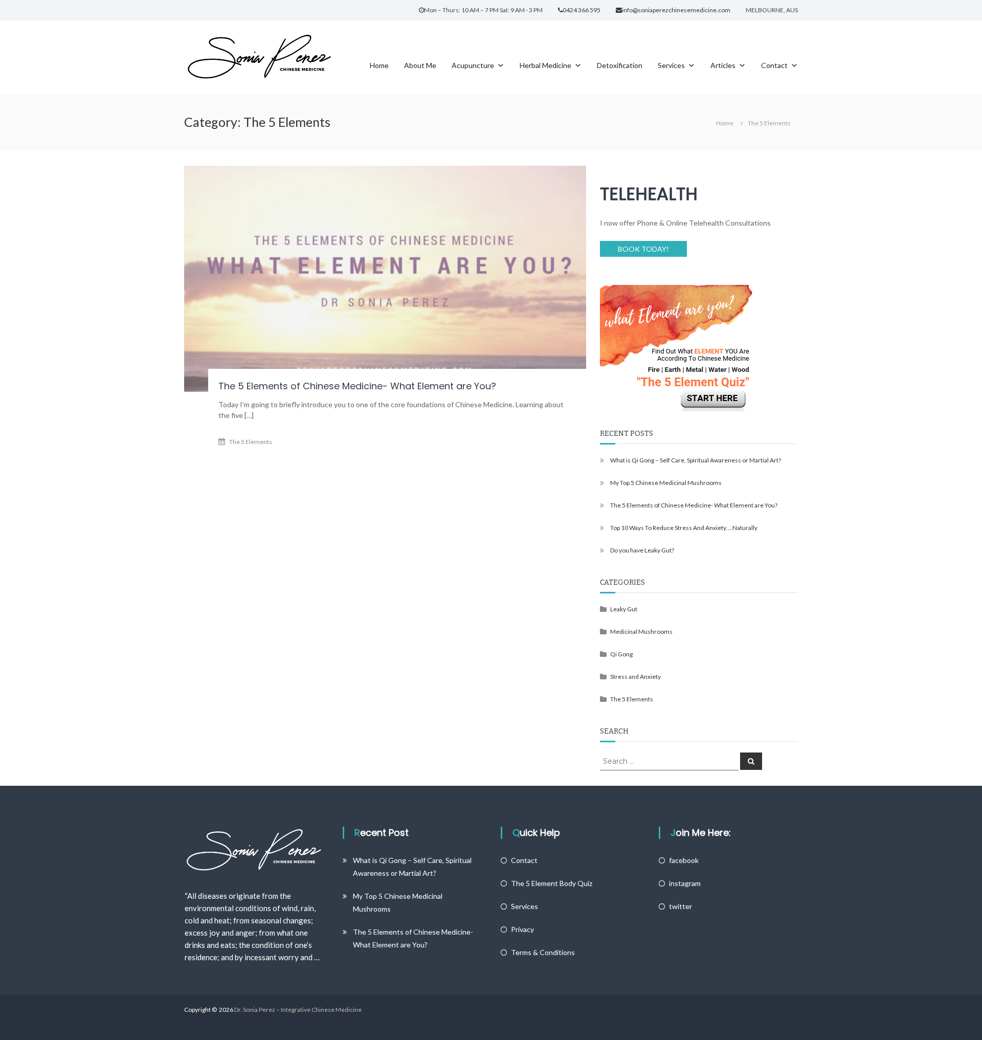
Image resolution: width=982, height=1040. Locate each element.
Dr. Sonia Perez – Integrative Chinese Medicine (298, 1009)
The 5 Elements (250, 442)
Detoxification (619, 64)
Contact (774, 64)
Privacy (522, 929)
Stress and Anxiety (635, 676)
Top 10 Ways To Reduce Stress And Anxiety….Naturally (683, 528)
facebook (684, 860)
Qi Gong (621, 654)
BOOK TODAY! (643, 249)
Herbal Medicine (545, 64)
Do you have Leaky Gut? (642, 550)
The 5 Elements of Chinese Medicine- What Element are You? (357, 386)
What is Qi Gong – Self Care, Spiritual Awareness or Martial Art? (695, 460)
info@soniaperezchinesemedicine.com (676, 10)
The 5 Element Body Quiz (551, 883)
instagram (685, 883)
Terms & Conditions (543, 952)
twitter (680, 906)
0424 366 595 (581, 10)
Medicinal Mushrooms (641, 631)
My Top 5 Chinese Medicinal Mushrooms (666, 482)
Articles (722, 64)
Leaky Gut (623, 609)
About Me (420, 64)
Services (671, 64)
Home (379, 64)
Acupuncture (473, 64)
